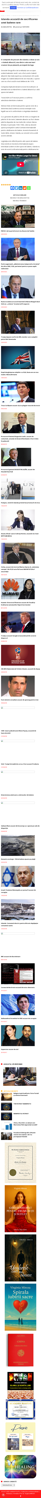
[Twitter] (16, 188)
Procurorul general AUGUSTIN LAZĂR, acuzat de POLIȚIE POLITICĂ (18, 471)
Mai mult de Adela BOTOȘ (19, 198)
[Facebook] (12, 188)
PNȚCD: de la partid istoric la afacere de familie (17, 231)
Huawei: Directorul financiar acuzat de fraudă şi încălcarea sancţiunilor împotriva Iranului (18, 604)
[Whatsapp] (29, 188)
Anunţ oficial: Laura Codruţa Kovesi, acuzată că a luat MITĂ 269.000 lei (20, 535)
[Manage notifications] (3, 1494)
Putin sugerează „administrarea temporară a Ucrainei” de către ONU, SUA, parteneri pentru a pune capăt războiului (20, 266)
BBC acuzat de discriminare (10, 956)
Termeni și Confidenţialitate (27, 8)
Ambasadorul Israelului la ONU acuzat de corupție (18, 1018)
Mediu (8, 15)
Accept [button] (13, 8)
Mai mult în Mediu (19, 201)
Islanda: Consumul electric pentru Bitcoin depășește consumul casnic (19, 924)
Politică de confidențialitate (30, 1491)
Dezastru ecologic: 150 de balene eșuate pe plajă (18, 859)
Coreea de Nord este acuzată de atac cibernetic (18, 987)
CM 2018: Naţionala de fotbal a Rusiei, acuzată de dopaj (20, 669)
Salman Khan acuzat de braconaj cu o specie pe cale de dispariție (20, 827)
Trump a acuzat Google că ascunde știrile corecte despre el (18, 637)
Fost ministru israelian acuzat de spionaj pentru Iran (19, 700)
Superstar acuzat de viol (9, 1049)
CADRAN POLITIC (15, 1491)
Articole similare (19, 195)
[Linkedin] (20, 188)
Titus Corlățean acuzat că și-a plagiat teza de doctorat (20, 405)
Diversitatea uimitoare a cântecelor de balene (17, 795)
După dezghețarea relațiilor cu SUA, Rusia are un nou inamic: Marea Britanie (19, 373)
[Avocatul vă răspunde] (19, 1076)
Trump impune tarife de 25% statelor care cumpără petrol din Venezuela (19, 338)
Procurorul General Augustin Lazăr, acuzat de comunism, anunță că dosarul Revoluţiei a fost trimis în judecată (19, 439)
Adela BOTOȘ (7, 27)
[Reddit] (24, 188)
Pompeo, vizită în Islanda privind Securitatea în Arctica (20, 503)
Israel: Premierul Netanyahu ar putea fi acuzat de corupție (18, 891)
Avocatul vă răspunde (13, 1064)
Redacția (9, 1493)
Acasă (2, 15)
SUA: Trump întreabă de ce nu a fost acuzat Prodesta (20, 764)
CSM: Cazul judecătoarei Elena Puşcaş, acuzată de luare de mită (18, 732)
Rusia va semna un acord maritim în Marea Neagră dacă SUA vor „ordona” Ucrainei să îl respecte (20, 303)
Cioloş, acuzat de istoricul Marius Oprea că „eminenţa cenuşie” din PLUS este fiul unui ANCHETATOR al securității (20, 569)
